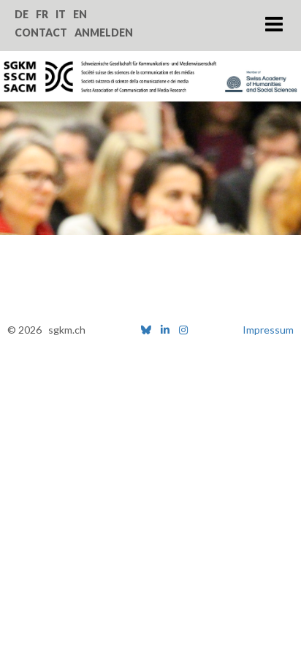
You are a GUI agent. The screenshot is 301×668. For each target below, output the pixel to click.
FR (42, 14)
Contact (41, 32)
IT (61, 14)
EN (80, 14)
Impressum (268, 329)
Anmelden (104, 32)
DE (21, 14)
